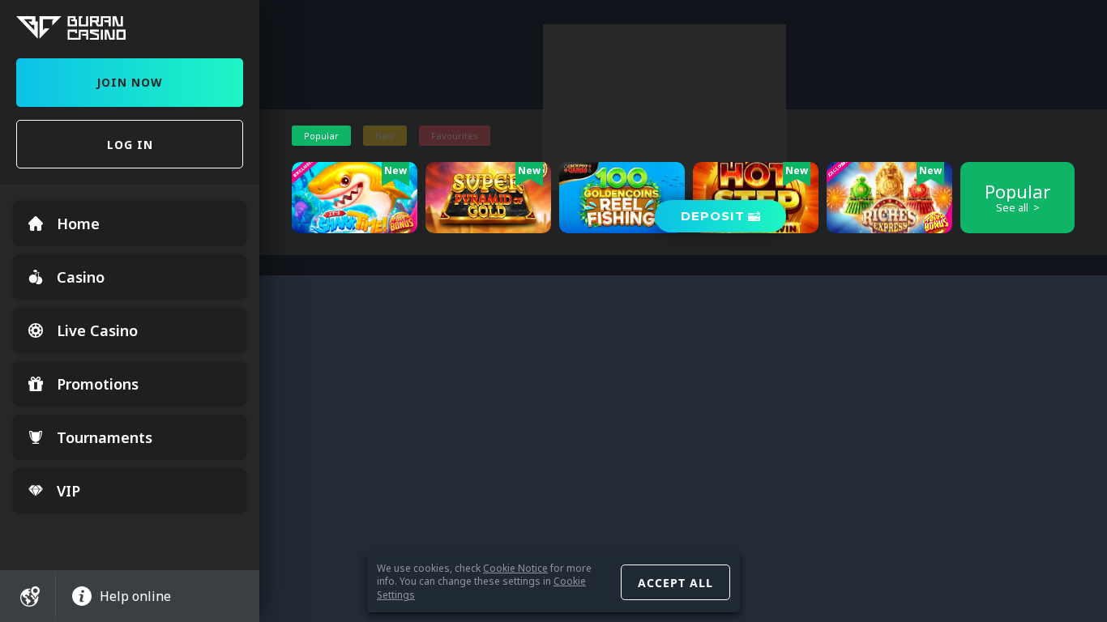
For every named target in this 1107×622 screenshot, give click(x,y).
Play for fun (355, 221)
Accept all (675, 582)
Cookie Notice (515, 568)
